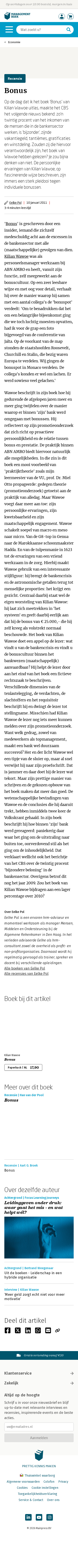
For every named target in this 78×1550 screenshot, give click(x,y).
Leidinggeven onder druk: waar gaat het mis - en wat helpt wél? (33, 1208)
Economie (14, 42)
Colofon (49, 1482)
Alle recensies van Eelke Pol (26, 974)
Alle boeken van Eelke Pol (24, 968)
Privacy (63, 1482)
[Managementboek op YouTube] (39, 1517)
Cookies (22, 1488)
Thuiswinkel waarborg (39, 1475)
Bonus (11, 223)
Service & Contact (31, 1500)
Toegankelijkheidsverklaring (37, 1494)
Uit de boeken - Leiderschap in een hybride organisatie (33, 1275)
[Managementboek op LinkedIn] (28, 1517)
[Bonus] (19, 1027)
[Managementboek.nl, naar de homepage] (17, 18)
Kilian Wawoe (16, 256)
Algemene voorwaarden (23, 1482)
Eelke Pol (15, 202)
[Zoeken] (68, 29)
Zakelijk (11, 1383)
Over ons (53, 1500)
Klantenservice (18, 1373)
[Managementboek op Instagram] (49, 1517)
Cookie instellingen (45, 1488)
